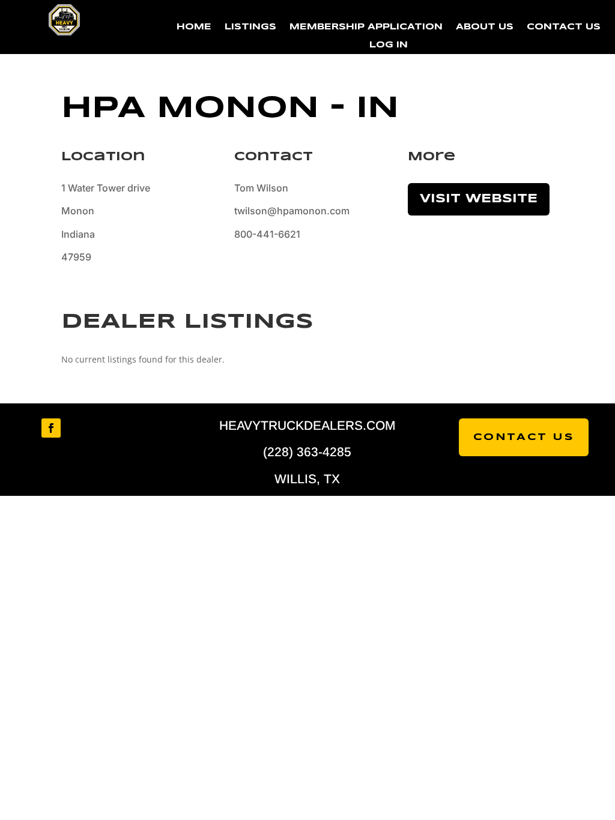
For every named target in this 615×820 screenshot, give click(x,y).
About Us (485, 27)
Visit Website (479, 199)
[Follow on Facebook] (51, 428)
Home (194, 27)
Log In (388, 45)
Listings (250, 27)
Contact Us (564, 27)
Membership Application (366, 27)
